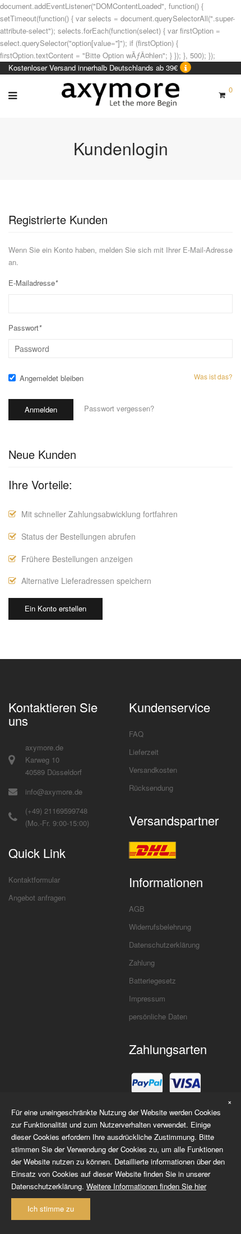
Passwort (24, 327)
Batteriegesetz (152, 980)
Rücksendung (151, 787)
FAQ (136, 734)
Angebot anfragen (37, 897)
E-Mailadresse (33, 282)
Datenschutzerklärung (164, 944)
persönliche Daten (158, 1016)
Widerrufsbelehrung (160, 926)
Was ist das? (213, 376)
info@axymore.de (53, 791)
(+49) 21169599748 (56, 810)
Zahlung (142, 962)
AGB (137, 908)
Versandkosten (153, 769)
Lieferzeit (144, 751)
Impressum (147, 998)
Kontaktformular (34, 879)
